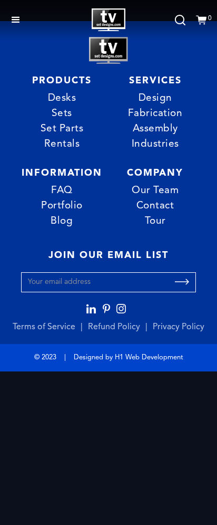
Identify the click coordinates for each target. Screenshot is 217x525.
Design (155, 98)
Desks (62, 98)
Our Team (155, 191)
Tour (155, 221)
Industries (155, 144)
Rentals (62, 144)
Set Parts (62, 129)
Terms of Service (44, 327)
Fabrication (155, 114)
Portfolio (62, 206)
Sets (62, 114)
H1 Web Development (149, 357)
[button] (16, 20)
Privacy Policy (178, 327)
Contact (155, 206)
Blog (62, 221)
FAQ (62, 191)
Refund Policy (114, 327)
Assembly (155, 129)
